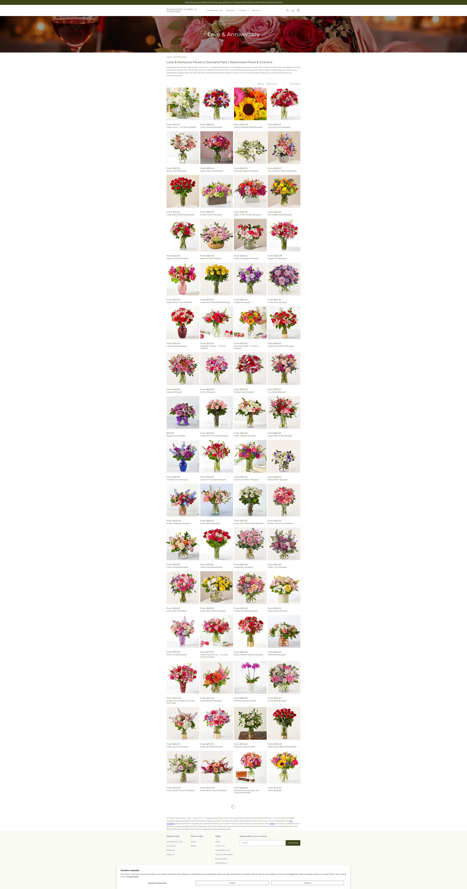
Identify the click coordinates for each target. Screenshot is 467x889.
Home (169, 57)
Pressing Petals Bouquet (211, 747)
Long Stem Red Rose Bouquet (180, 215)
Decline (307, 883)
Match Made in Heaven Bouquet (248, 655)
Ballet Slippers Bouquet (245, 436)
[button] (231, 10)
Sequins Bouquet (174, 392)
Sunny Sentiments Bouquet (213, 611)
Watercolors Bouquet (277, 611)
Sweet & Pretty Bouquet (178, 258)
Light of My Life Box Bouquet (247, 215)
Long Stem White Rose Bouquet (249, 523)
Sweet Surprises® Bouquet (246, 258)
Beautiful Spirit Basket (210, 258)
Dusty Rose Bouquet (277, 701)
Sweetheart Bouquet (243, 567)
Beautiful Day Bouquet (244, 747)
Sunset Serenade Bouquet (246, 611)
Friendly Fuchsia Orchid (245, 701)
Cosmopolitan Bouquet (211, 701)
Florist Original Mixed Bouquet (248, 127)
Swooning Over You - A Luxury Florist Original (214, 656)
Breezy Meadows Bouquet (178, 523)
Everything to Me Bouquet (280, 436)
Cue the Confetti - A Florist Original (246, 347)
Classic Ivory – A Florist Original (181, 127)
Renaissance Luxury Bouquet (213, 790)
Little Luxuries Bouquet (177, 747)
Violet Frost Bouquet (277, 567)
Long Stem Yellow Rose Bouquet (215, 302)
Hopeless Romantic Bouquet (281, 346)
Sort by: (260, 84)
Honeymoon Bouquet (244, 392)
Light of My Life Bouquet (211, 171)
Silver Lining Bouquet (177, 655)
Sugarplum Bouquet (176, 436)
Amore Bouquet (207, 392)
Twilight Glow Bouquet (177, 480)
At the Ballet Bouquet (210, 523)
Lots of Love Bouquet (210, 836)
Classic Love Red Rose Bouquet (282, 747)
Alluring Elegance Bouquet (246, 171)
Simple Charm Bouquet (211, 215)
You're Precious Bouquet (279, 127)
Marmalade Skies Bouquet (280, 215)
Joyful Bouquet (275, 790)
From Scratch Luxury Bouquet (180, 790)
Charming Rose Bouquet (211, 567)
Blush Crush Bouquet (176, 171)
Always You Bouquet (277, 258)
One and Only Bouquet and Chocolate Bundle (246, 791)
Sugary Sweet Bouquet (278, 836)
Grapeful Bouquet (242, 302)
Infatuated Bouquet (277, 655)
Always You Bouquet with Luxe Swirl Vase (181, 702)
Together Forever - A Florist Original (213, 347)
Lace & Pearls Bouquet (177, 611)
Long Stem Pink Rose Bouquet (214, 436)
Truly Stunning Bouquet (211, 127)
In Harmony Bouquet (277, 302)
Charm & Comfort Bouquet (246, 480)
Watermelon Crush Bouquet (179, 302)
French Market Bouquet (178, 567)
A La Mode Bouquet (277, 392)
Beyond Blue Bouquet (278, 480)
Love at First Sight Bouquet (213, 480)
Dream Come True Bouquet (280, 523)
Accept (232, 883)
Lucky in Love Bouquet (244, 836)
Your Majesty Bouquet (177, 836)
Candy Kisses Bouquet (177, 346)
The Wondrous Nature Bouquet (282, 171)
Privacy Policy (132, 876)
